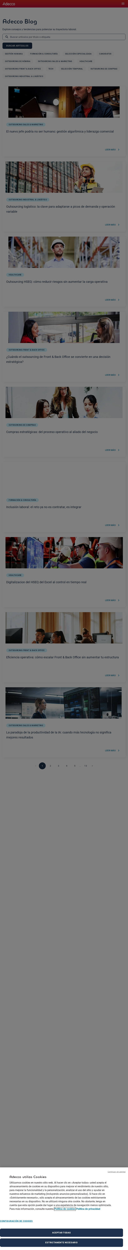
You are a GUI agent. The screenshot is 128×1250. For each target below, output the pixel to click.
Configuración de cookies (16, 1221)
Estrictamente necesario (61, 1242)
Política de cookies (64, 1208)
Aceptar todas (61, 1232)
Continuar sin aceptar (117, 1172)
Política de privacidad (88, 1208)
